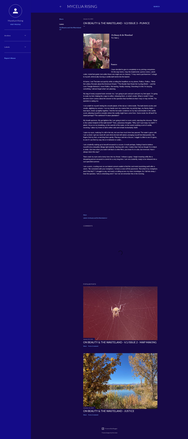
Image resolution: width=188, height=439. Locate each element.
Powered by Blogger (111, 428)
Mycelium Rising (15, 20)
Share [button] (61, 19)
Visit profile (15, 24)
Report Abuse (10, 58)
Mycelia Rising (82, 6)
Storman (114, 433)
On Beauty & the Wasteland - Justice (108, 410)
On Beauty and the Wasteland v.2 (97, 218)
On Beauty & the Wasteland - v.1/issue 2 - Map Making (119, 342)
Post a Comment (93, 346)
